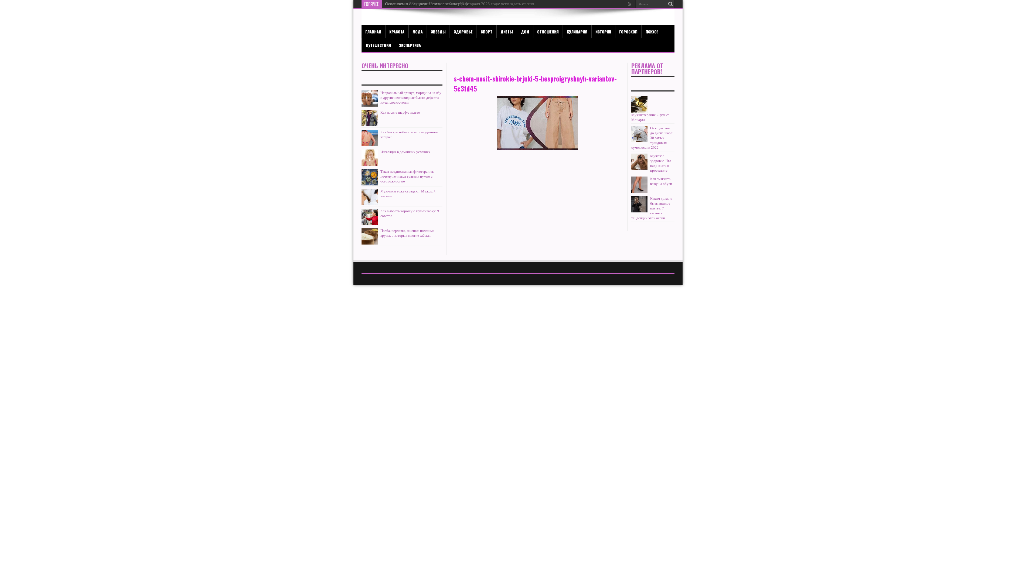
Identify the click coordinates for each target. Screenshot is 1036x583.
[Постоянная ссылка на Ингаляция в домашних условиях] (370, 158)
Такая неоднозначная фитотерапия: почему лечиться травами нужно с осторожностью (407, 176)
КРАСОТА (396, 31)
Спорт (486, 31)
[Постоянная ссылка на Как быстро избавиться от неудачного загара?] (370, 138)
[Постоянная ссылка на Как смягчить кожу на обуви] (639, 185)
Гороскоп (628, 31)
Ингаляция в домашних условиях (405, 152)
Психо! (652, 31)
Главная (373, 31)
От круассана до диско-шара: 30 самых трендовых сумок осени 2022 (652, 138)
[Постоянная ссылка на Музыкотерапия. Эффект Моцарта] (639, 104)
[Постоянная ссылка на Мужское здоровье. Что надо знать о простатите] (639, 162)
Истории (603, 31)
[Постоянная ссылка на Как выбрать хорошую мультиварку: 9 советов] (370, 217)
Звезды (438, 31)
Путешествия (378, 45)
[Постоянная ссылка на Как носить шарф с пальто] (370, 118)
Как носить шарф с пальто (400, 112)
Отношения (548, 31)
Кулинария (577, 31)
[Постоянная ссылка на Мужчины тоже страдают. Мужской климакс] (370, 197)
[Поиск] (670, 4)
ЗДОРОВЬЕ (463, 31)
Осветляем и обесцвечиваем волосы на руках (427, 4)
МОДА (418, 31)
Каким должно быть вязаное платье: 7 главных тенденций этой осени (651, 208)
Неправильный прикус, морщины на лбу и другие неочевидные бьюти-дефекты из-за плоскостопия (410, 97)
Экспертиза (410, 45)
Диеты (506, 31)
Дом (525, 31)
